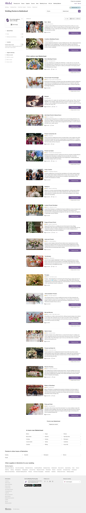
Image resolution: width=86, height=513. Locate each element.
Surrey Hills (66, 444)
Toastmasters (47, 471)
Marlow (27, 434)
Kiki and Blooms (49, 312)
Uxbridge (28, 439)
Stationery (7, 469)
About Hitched (7, 496)
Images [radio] (73, 18)
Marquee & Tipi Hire (40, 469)
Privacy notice (7, 486)
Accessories (59, 469)
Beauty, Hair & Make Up (9, 467)
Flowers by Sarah (49, 151)
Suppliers (28, 3)
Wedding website (8, 503)
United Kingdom (69, 481)
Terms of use (7, 482)
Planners (53, 469)
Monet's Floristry (49, 367)
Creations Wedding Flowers (52, 39)
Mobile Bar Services (29, 467)
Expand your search (53, 424)
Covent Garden (29, 441)
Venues (22, 3)
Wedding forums (43, 3)
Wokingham (66, 439)
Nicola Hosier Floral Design (52, 77)
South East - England (22, 7)
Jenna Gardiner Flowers (51, 293)
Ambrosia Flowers (49, 239)
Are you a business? (9, 494)
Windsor (65, 434)
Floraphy (47, 275)
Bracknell (46, 436)
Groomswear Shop (66, 469)
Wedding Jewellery (70, 471)
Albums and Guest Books (10, 471)
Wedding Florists (13, 7)
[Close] (22, 18)
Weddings (7, 7)
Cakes (73, 467)
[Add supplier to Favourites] (41, 23)
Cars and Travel (32, 469)
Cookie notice (7, 487)
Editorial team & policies (9, 497)
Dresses (33, 3)
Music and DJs (61, 467)
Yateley (46, 441)
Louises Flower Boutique (51, 205)
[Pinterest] (50, 481)
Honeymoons (74, 469)
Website (57, 3)
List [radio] (67, 18)
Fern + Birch (48, 22)
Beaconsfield (28, 436)
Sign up (79, 3)
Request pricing (74, 33)
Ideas (37, 3)
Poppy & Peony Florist (50, 222)
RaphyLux (47, 186)
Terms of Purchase (8, 484)
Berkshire (29, 7)
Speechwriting (67, 467)
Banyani (47, 96)
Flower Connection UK (50, 134)
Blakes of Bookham (50, 385)
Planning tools (17, 3)
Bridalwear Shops (46, 467)
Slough (46, 434)
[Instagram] (53, 481)
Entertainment (54, 467)
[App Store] (28, 486)
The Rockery (48, 256)
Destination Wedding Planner (21, 471)
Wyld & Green (48, 331)
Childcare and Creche (61, 471)
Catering (12, 469)
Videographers (25, 469)
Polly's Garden (48, 169)
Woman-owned (10, 55)
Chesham (28, 444)
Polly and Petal (48, 404)
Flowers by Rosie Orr (50, 348)
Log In (75, 3)
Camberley (66, 441)
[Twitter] (47, 481)
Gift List (50, 3)
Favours (77, 467)
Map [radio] (79, 18)
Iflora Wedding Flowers (51, 59)
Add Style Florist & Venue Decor (53, 115)
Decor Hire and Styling (19, 467)
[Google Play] (37, 486)
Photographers (18, 469)
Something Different (38, 467)
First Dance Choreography (38, 471)
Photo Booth (48, 469)
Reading (46, 439)
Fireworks (30, 471)
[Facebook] (45, 481)
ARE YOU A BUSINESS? (76, 1)
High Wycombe (67, 436)
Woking (46, 444)
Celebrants (53, 471)
